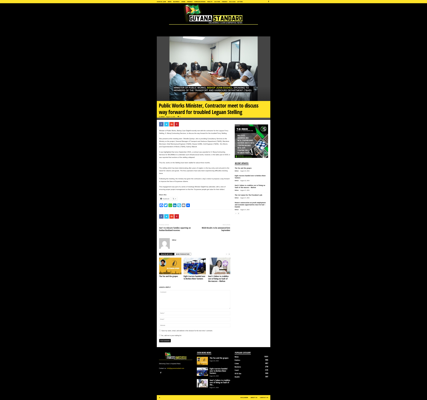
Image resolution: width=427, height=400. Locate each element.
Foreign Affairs (199, 1)
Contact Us (264, 397)
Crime (183, 1)
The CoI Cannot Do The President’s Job (248, 195)
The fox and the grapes (168, 276)
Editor (163, 116)
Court (237, 370)
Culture (217, 1)
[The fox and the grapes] (170, 266)
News (169, 1)
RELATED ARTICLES (167, 254)
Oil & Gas (232, 1)
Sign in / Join (161, 1)
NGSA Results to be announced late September (216, 229)
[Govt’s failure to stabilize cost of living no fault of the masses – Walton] (219, 266)
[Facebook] (268, 1)
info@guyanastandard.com (175, 368)
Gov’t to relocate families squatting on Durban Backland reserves (175, 229)
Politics (237, 360)
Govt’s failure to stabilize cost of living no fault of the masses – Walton (218, 278)
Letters (240, 1)
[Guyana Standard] (213, 14)
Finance (189, 1)
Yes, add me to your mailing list (171, 335)
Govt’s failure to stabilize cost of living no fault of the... (220, 382)
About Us (254, 397)
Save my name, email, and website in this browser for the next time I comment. (187, 331)
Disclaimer (244, 397)
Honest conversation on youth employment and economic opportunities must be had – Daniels (250, 204)
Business (176, 1)
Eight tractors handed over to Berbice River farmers (194, 277)
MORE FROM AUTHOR (182, 254)
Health (209, 1)
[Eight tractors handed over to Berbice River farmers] (195, 266)
